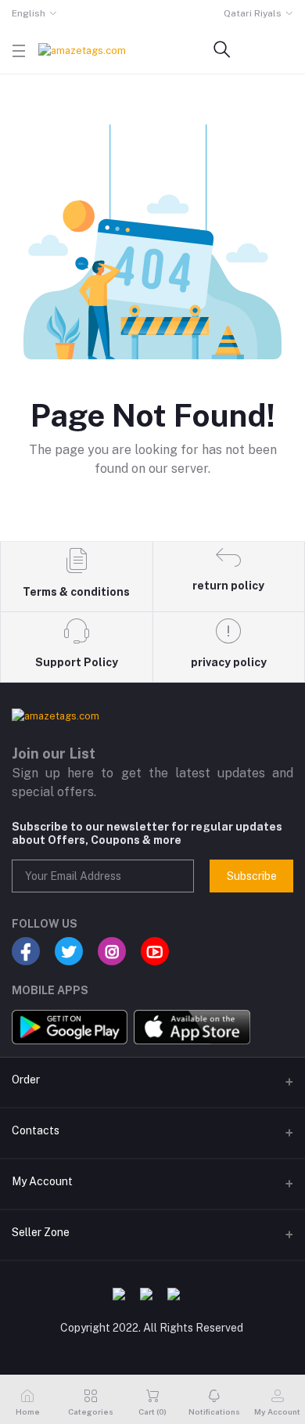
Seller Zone (41, 1232)
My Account (42, 1181)
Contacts (35, 1130)
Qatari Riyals (253, 13)
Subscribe (252, 876)
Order (26, 1079)
